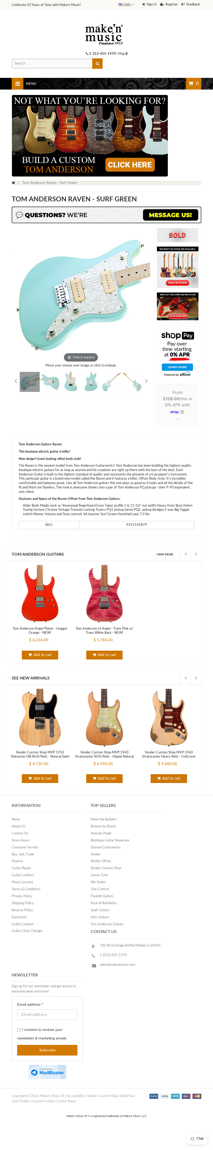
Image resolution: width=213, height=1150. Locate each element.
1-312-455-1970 (102, 54)
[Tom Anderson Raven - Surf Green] (30, 382)
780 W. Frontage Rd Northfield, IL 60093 (130, 945)
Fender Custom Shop (106, 868)
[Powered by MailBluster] (47, 1072)
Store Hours (21, 840)
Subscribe (47, 1050)
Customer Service (25, 847)
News (16, 819)
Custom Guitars (43, 1101)
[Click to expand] (81, 294)
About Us (19, 826)
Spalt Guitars (100, 910)
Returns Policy (22, 910)
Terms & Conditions (26, 889)
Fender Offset (101, 861)
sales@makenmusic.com (117, 965)
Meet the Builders (104, 819)
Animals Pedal (101, 833)
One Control (100, 889)
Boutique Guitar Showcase (110, 840)
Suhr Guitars (100, 917)
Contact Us (20, 833)
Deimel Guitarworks (106, 847)
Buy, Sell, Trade (23, 854)
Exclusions (19, 917)
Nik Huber (98, 882)
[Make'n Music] (104, 22)
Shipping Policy (23, 903)
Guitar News (67, 1101)
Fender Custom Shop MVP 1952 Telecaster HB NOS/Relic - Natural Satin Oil (40, 757)
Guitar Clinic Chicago (27, 931)
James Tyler (99, 875)
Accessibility (75, 1096)
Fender (96, 854)
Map (121, 54)
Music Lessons (22, 882)
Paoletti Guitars (102, 896)
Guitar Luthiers (23, 875)
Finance (17, 861)
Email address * (30, 1004)
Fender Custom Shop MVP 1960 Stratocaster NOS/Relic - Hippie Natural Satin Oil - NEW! (104, 757)
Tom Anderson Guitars (38, 554)
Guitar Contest (23, 924)
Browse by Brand (103, 826)
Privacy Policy (22, 896)
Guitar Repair (21, 868)
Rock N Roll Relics (104, 903)
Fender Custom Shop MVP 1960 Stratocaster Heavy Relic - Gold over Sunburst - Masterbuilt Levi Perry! (169, 757)
